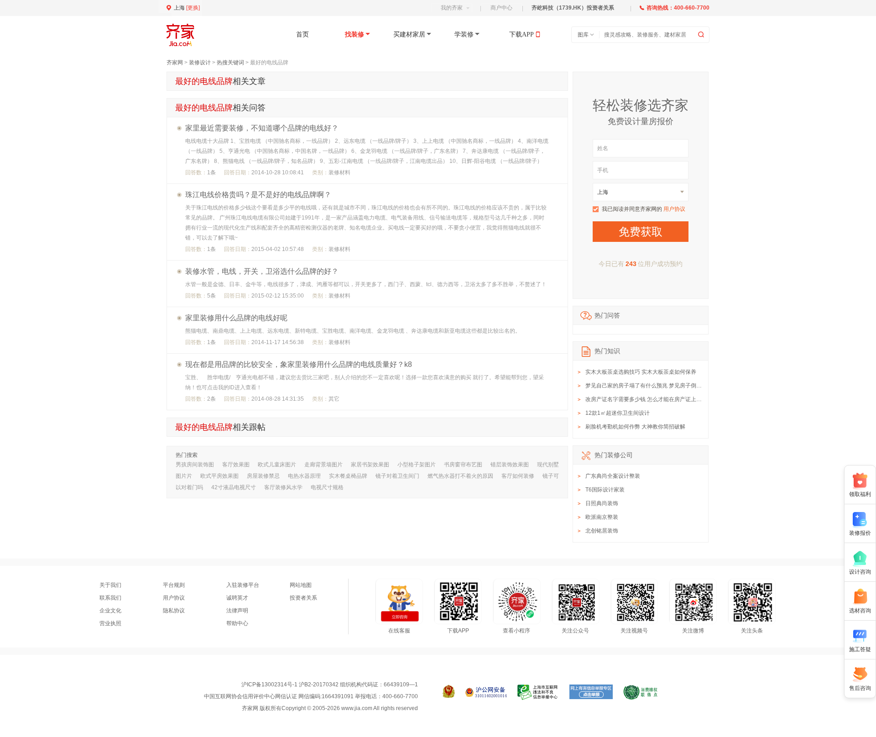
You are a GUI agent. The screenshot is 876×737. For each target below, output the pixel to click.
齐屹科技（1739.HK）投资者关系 (573, 8)
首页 (302, 34)
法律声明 (237, 610)
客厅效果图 (236, 464)
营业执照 (110, 623)
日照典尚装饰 (601, 503)
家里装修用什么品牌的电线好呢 (236, 318)
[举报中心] (538, 692)
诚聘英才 (237, 598)
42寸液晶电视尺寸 (233, 487)
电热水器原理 (304, 476)
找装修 (354, 34)
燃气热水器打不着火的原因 (460, 476)
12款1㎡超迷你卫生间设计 (617, 413)
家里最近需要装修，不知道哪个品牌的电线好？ (262, 128)
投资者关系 (303, 598)
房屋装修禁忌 (263, 476)
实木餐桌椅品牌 (348, 476)
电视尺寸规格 (327, 487)
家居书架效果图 (370, 464)
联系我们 (110, 598)
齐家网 (175, 62)
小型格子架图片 (416, 464)
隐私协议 (174, 610)
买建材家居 (409, 34)
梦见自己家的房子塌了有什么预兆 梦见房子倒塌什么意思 (654, 385)
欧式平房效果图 (219, 476)
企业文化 (110, 610)
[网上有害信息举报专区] (591, 692)
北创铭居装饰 (601, 531)
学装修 (464, 34)
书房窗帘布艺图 (463, 464)
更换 (193, 8)
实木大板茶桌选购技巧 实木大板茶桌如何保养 (640, 372)
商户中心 (501, 8)
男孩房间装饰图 (195, 464)
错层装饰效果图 (509, 464)
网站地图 (301, 585)
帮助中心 (237, 623)
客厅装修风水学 (283, 487)
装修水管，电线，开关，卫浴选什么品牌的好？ (262, 271)
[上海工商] (448, 692)
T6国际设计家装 (605, 489)
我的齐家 (452, 8)
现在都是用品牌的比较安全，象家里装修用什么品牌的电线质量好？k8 (298, 364)
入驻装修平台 (242, 585)
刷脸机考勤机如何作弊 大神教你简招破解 (635, 426)
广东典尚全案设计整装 (612, 476)
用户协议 (674, 209)
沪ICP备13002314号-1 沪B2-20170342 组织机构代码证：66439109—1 (329, 684)
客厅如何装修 (517, 476)
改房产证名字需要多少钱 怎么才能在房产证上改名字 (649, 399)
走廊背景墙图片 (323, 464)
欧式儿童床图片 (277, 464)
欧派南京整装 (601, 517)
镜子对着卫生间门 (397, 476)
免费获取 (640, 231)
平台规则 (174, 585)
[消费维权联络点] (640, 692)
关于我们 (110, 585)
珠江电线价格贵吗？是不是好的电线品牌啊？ (258, 195)
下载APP (521, 34)
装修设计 (200, 62)
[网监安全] (486, 692)
